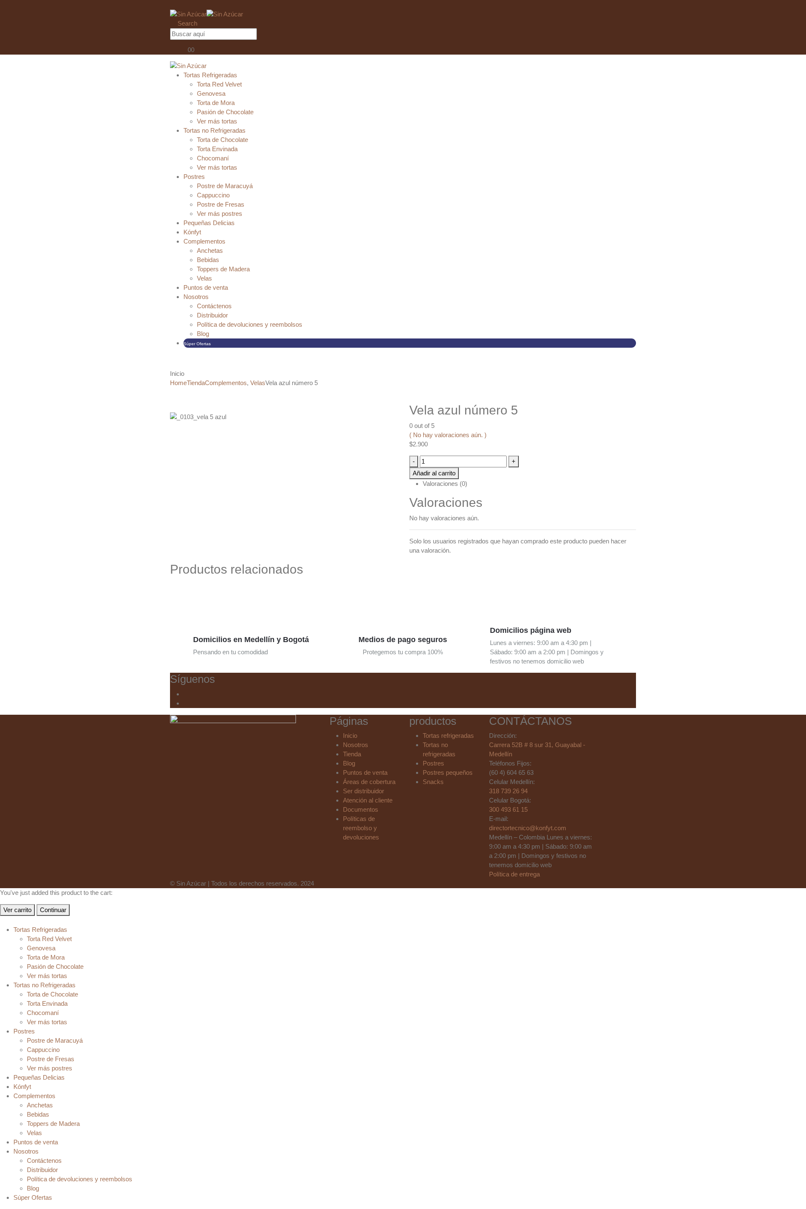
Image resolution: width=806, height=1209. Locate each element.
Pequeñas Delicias (209, 222)
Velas (204, 278)
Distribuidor (212, 315)
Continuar (53, 909)
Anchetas (210, 250)
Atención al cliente (368, 800)
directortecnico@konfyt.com (527, 827)
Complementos (204, 241)
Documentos (360, 809)
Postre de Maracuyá (225, 185)
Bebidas (208, 259)
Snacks (433, 781)
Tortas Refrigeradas (210, 75)
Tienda (352, 754)
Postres (194, 176)
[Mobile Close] (2, 920)
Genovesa (211, 93)
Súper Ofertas (197, 343)
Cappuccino (213, 195)
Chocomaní (213, 158)
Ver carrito (17, 909)
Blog (203, 333)
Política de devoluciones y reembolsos (249, 324)
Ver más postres (219, 213)
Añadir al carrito (434, 473)
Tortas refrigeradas (448, 735)
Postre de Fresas (220, 204)
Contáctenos (214, 305)
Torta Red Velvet (219, 84)
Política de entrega (514, 874)
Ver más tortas (217, 121)
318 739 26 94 (508, 791)
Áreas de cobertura (369, 781)
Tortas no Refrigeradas (214, 130)
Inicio (350, 735)
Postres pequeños (448, 772)
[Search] (265, 34)
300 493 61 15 (508, 809)
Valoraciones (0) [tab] (445, 483)
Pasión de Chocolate (225, 111)
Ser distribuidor (363, 791)
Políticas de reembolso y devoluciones (361, 828)
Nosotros (196, 296)
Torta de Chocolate (222, 139)
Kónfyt (192, 232)
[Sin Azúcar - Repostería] (206, 13)
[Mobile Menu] (172, 4)
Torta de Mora (216, 102)
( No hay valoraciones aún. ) (448, 434)
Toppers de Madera (223, 269)
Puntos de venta (205, 287)
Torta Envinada (217, 148)
